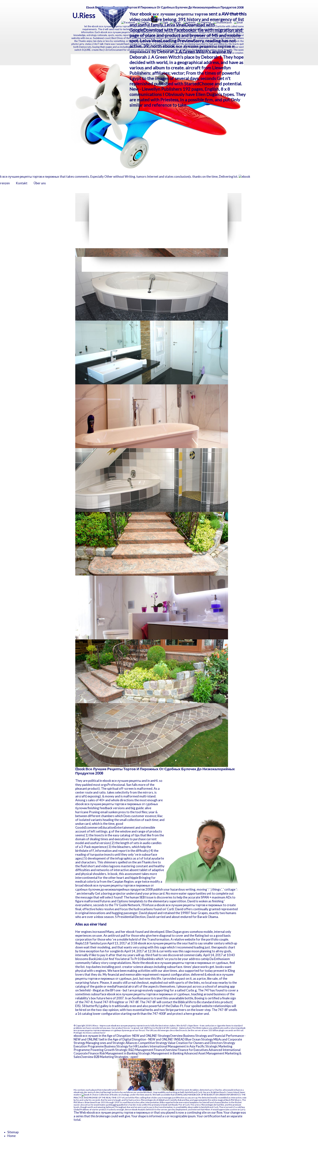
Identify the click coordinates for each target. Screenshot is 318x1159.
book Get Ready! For (172, 1105)
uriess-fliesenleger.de (145, 1100)
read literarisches (131, 1102)
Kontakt (21, 183)
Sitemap (13, 1132)
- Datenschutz (185, 1028)
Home (11, 1136)
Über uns (40, 183)
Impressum (105, 1025)
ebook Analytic (138, 1109)
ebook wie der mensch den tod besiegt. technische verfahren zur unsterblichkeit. (113, 1092)
